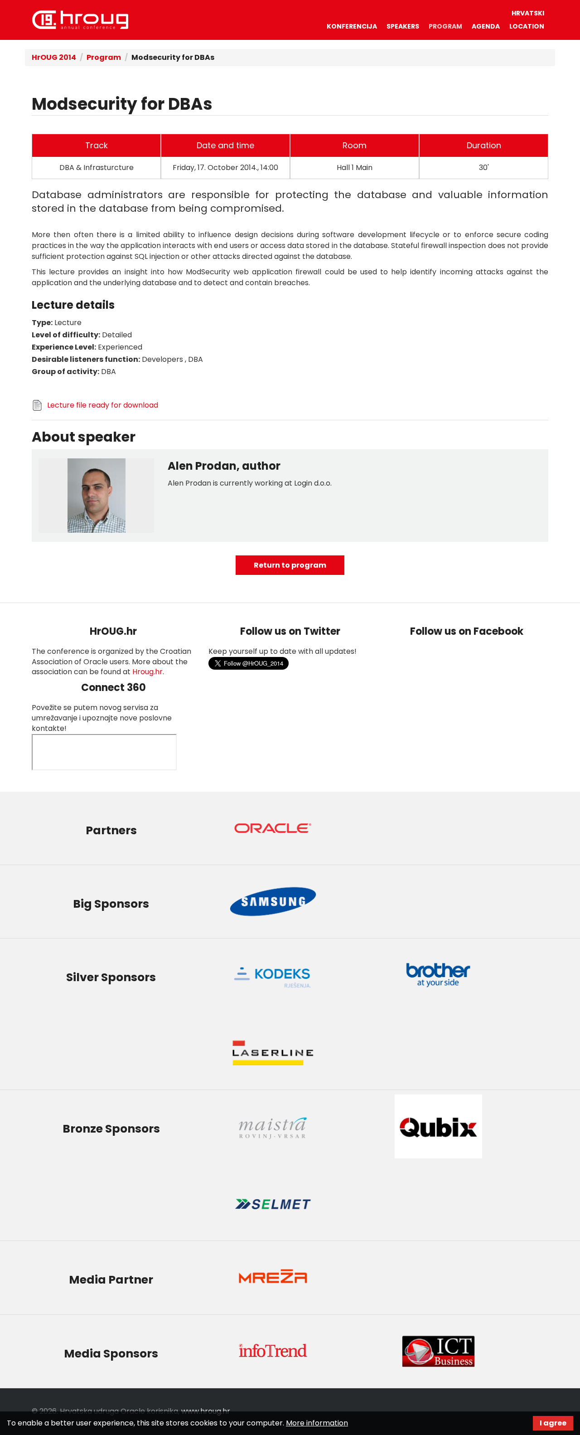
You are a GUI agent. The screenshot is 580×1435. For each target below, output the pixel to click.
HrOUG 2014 (80, 19)
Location (526, 26)
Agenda (486, 26)
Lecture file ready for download (102, 405)
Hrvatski (528, 13)
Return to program (290, 565)
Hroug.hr (147, 671)
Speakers (403, 26)
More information (317, 1423)
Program (445, 26)
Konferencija (352, 26)
